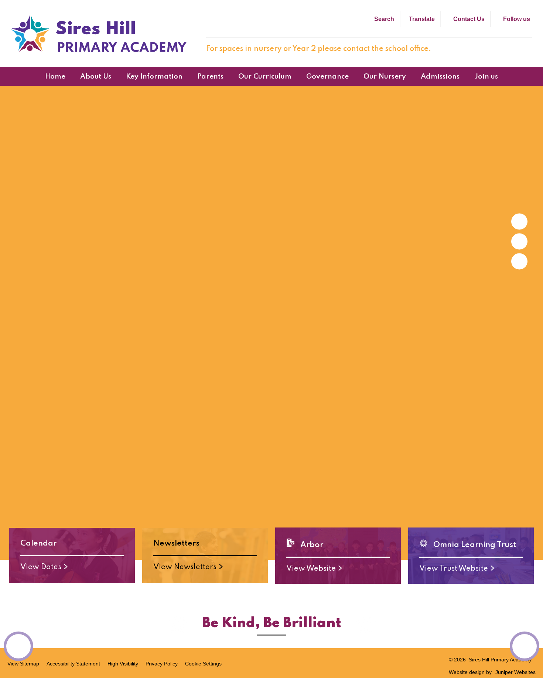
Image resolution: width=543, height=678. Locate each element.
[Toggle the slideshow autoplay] (519, 261)
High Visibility (122, 664)
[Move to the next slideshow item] (519, 221)
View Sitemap (23, 664)
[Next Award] (524, 646)
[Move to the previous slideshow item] (519, 241)
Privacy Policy (162, 664)
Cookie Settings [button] (203, 664)
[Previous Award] (18, 646)
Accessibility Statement (73, 664)
